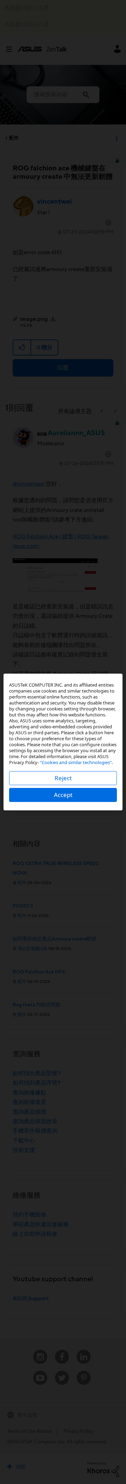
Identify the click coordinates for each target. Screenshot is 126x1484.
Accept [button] (63, 795)
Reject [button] (63, 778)
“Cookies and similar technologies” (76, 762)
